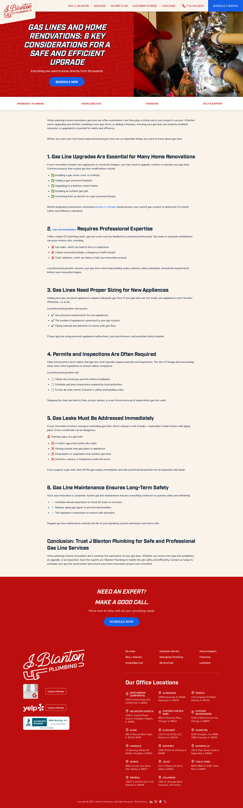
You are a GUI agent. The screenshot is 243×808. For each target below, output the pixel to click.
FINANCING (152, 103)
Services (130, 651)
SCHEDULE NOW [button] (67, 81)
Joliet (166, 761)
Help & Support (208, 651)
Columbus (169, 777)
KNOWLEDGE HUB (91, 103)
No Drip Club (166, 662)
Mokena (135, 777)
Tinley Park (203, 761)
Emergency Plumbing (171, 656)
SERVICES (100, 5)
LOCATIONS (168, 5)
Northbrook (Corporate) (138, 694)
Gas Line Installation (64, 229)
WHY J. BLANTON (78, 5)
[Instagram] (155, 801)
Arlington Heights (142, 711)
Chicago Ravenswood (204, 712)
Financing (205, 656)
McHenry (168, 745)
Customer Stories (169, 651)
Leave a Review (56, 691)
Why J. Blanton (133, 656)
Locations (205, 662)
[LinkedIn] (151, 801)
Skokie (134, 761)
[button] (225, 6)
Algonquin (169, 692)
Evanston (202, 729)
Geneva (200, 692)
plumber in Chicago (105, 207)
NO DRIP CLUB (119, 5)
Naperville (203, 745)
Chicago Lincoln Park (173, 712)
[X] (165, 801)
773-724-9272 (195, 5)
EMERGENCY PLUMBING (30, 103)
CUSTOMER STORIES (145, 5)
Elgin (133, 729)
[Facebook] (160, 801)
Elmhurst (169, 729)
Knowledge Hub (134, 662)
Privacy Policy (141, 801)
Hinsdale (136, 745)
